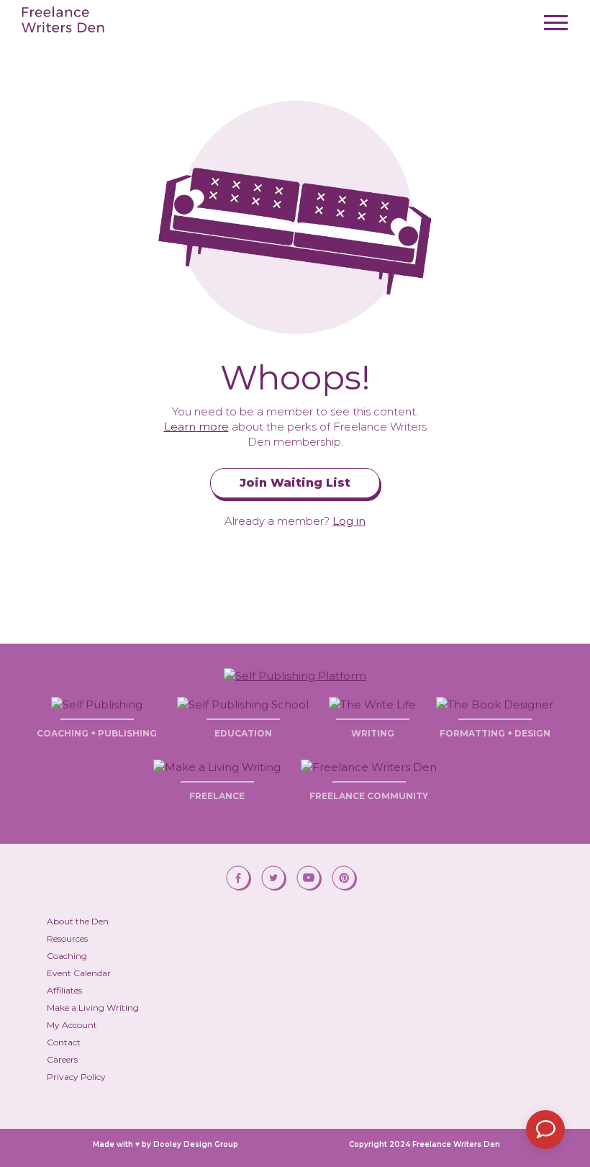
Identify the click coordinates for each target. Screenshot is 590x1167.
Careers (62, 1059)
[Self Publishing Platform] (295, 675)
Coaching (67, 955)
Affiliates (64, 990)
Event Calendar (79, 973)
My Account (72, 1024)
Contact (64, 1042)
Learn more (196, 426)
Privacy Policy (76, 1076)
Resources (67, 938)
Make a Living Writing (93, 1007)
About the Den (78, 921)
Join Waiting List (295, 483)
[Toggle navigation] (555, 27)
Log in (349, 521)
